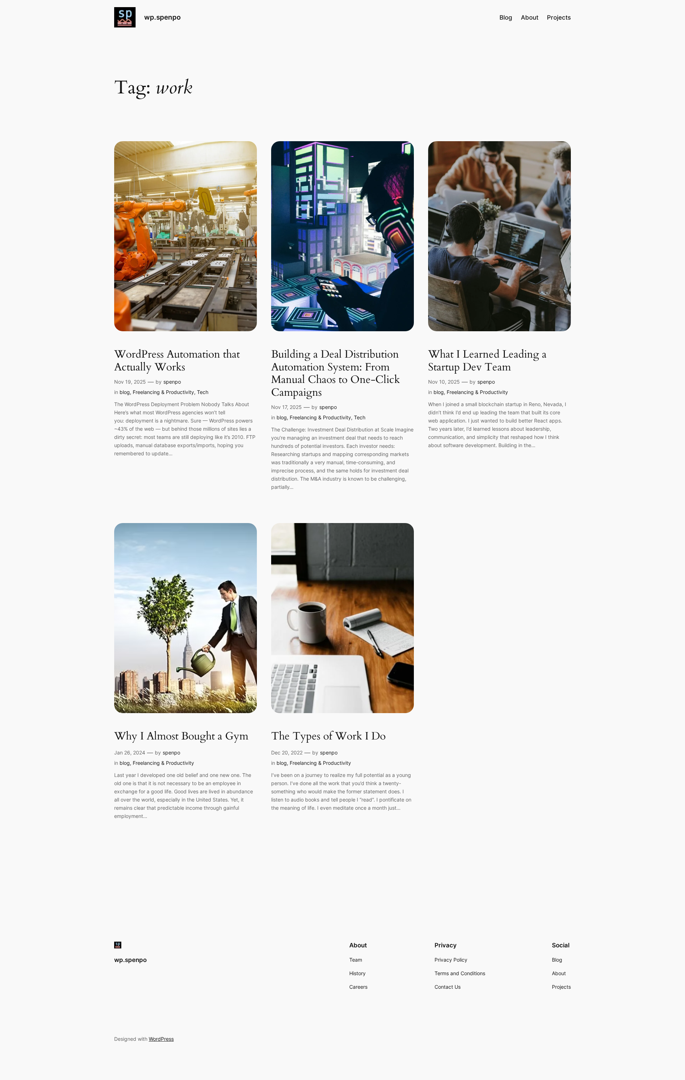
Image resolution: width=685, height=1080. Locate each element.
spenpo (172, 382)
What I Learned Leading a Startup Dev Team (487, 361)
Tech (202, 392)
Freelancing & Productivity (163, 392)
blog (125, 392)
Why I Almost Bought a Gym (181, 736)
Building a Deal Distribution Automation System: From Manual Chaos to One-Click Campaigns (335, 373)
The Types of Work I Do (328, 736)
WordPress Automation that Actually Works (177, 361)
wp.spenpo (162, 17)
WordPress (161, 1039)
